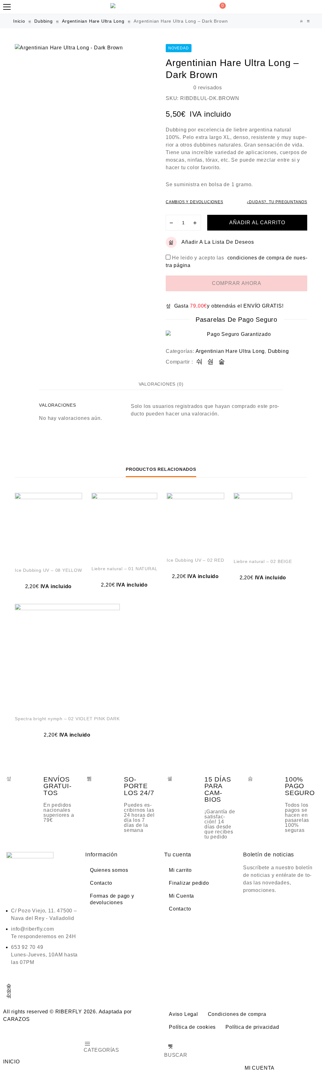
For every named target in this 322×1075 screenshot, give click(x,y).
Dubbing (43, 21)
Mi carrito (180, 870)
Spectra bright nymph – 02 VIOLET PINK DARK (67, 718)
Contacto (101, 883)
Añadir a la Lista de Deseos (217, 242)
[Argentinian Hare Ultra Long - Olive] (308, 21)
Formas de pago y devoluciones (112, 899)
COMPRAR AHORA (236, 283)
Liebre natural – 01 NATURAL (125, 568)
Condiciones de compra (237, 1014)
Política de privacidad (252, 1027)
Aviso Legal (183, 1014)
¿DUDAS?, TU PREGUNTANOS (277, 202)
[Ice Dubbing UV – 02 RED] (195, 521)
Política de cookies (192, 1027)
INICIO (11, 1061)
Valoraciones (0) (161, 384)
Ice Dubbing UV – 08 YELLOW (48, 570)
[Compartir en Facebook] (199, 362)
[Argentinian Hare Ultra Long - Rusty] (301, 21)
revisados (207, 87)
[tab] (161, 384)
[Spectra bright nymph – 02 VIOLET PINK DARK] (67, 656)
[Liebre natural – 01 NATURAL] (125, 526)
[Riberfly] (113, 5)
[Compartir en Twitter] (210, 362)
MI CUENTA (260, 1068)
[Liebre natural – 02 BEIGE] (263, 522)
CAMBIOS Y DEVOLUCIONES (194, 202)
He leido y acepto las (236, 257)
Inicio (19, 21)
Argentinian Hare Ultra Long (93, 21)
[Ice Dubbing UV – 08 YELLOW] (48, 526)
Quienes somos (109, 870)
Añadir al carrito (257, 222)
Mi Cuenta (181, 896)
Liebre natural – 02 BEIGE (263, 561)
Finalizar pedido (189, 883)
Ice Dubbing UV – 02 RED (195, 560)
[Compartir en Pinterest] (222, 362)
